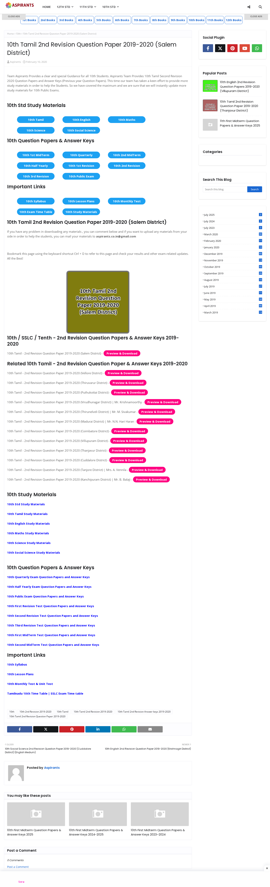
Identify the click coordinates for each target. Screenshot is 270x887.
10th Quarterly (81, 155)
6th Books (122, 20)
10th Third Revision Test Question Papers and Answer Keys (51, 625)
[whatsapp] (124, 729)
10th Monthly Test (127, 201)
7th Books (141, 20)
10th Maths (126, 120)
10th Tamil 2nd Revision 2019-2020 (93, 711)
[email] (150, 729)
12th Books (234, 20)
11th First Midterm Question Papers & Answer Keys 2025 (240, 123)
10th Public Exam (81, 176)
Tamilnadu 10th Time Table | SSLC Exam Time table (45, 693)
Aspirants (51, 767)
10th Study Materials (81, 212)
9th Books (178, 20)
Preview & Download (122, 353)
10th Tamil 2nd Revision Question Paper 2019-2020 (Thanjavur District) (239, 106)
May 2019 (233, 299)
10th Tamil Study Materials (27, 514)
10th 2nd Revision (127, 166)
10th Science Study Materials (29, 543)
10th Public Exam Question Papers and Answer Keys (45, 596)
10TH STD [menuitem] (109, 7)
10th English (81, 120)
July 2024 (232, 221)
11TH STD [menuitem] (86, 7)
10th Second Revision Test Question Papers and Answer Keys (52, 616)
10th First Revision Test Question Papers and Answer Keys (50, 606)
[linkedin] (97, 729)
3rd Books (66, 20)
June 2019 (233, 293)
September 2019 (233, 273)
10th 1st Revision (81, 166)
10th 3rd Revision (36, 176)
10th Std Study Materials (26, 504)
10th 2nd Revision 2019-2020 (35, 711)
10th (11, 711)
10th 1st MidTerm (35, 155)
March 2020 (233, 234)
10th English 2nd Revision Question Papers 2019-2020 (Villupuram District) (240, 86)
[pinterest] (71, 729)
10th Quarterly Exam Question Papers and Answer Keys (48, 577)
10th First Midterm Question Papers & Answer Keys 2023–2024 (158, 832)
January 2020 (233, 247)
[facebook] (19, 729)
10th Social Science (81, 130)
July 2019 (233, 286)
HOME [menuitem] (46, 7)
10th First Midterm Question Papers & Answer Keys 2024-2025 (96, 832)
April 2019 (233, 306)
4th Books (85, 20)
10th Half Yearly (36, 166)
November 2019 (233, 260)
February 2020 (233, 241)
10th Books (196, 20)
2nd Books (48, 20)
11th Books (215, 20)
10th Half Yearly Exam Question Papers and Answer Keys (49, 587)
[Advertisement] (14, 77)
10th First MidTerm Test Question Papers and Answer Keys (51, 635)
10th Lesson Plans (81, 201)
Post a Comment (18, 867)
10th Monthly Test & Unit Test (30, 684)
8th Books (159, 20)
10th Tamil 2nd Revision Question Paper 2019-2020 (37, 716)
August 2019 (233, 280)
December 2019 (233, 254)
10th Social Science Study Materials (33, 552)
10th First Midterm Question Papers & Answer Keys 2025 (34, 832)
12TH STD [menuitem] (63, 7)
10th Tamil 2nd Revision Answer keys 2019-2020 (144, 711)
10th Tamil (36, 120)
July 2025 (232, 215)
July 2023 (232, 228)
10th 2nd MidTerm (127, 155)
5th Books (103, 20)
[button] (14, 17)
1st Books (29, 20)
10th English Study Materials (28, 523)
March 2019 (233, 312)
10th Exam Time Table (35, 212)
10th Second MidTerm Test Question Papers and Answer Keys (53, 645)
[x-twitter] (45, 729)
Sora (21, 881)
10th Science (35, 130)
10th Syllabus (36, 201)
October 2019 (233, 267)
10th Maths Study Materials (28, 533)
